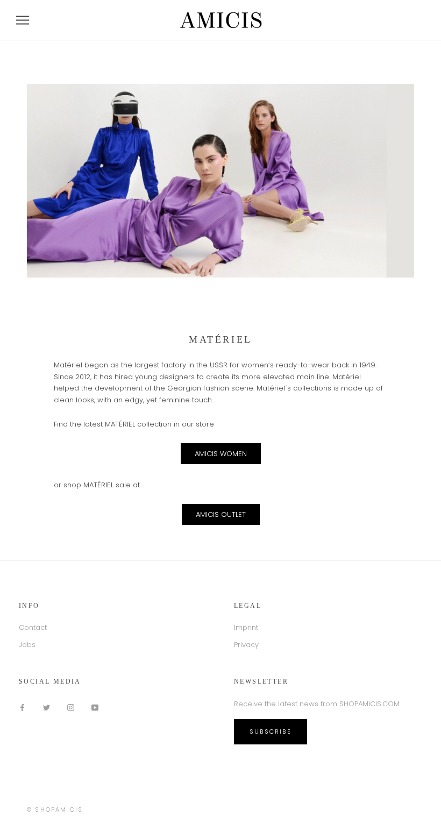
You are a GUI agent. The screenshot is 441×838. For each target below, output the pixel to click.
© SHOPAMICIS (55, 809)
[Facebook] (22, 707)
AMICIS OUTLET (221, 514)
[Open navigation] (22, 20)
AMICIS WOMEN (221, 454)
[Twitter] (46, 707)
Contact (33, 627)
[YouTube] (94, 707)
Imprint (246, 627)
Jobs (27, 645)
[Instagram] (70, 707)
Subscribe (270, 731)
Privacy (246, 645)
